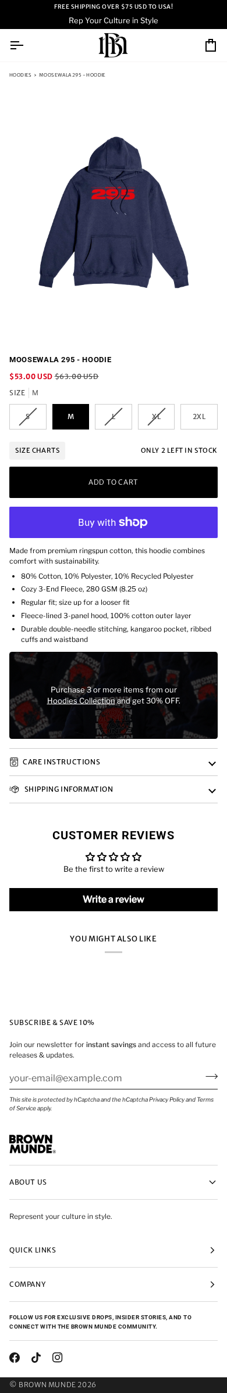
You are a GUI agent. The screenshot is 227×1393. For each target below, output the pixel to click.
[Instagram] (57, 1357)
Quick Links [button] (32, 1250)
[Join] (208, 1076)
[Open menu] (26, 45)
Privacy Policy (167, 1099)
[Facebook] (14, 1357)
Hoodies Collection (81, 700)
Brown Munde (47, 1384)
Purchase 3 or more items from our (114, 689)
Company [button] (27, 1284)
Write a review (113, 899)
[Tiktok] (36, 1357)
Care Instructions (61, 761)
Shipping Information (68, 789)
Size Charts (37, 450)
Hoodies (20, 75)
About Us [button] (28, 1182)
